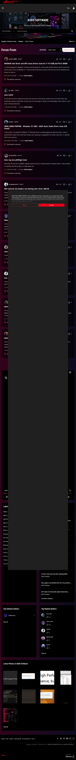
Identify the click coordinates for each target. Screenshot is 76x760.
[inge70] (46, 647)
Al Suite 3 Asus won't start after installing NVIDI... (54, 574)
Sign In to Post (68, 50)
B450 (4, 526)
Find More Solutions (47, 598)
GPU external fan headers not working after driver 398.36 (26, 189)
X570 (4, 556)
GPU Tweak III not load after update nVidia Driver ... (55, 592)
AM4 (4, 512)
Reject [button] (25, 205)
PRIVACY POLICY (42, 744)
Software (20, 41)
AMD (4, 515)
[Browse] (3, 8)
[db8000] (46, 632)
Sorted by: (43, 50)
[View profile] (6, 59)
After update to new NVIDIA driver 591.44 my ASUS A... (56, 583)
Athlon (5, 523)
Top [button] (5, 755)
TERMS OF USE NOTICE (32, 744)
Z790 (4, 560)
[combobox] (45, 31)
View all (5, 622)
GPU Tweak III (6, 541)
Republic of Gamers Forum (8, 41)
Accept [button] (51, 205)
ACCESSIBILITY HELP (28, 739)
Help (68, 8)
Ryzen (5, 549)
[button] (10, 678)
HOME (11, 739)
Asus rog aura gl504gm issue (15, 160)
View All (5, 727)
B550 (4, 530)
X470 (4, 552)
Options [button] (71, 41)
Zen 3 (4, 564)
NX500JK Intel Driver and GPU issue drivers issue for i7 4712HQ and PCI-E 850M (35, 63)
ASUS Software (28, 75)
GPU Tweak (6, 538)
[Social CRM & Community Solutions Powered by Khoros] (70, 756)
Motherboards (7, 545)
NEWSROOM (17, 739)
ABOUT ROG (4, 739)
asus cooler (8, 95)
